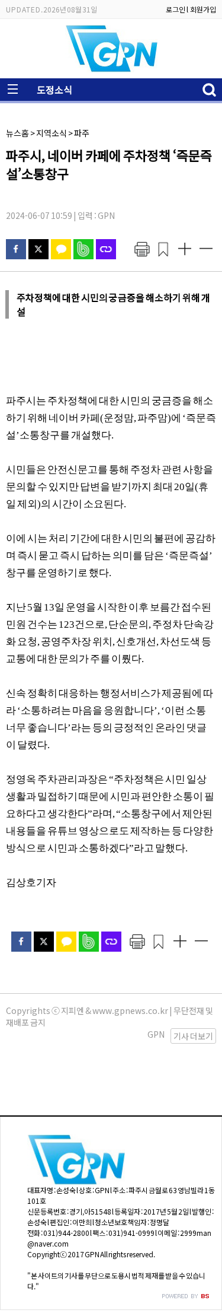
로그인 (175, 9)
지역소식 (51, 133)
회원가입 (203, 9)
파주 (81, 133)
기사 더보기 (193, 1036)
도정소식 (54, 89)
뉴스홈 (17, 133)
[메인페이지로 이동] (111, 69)
